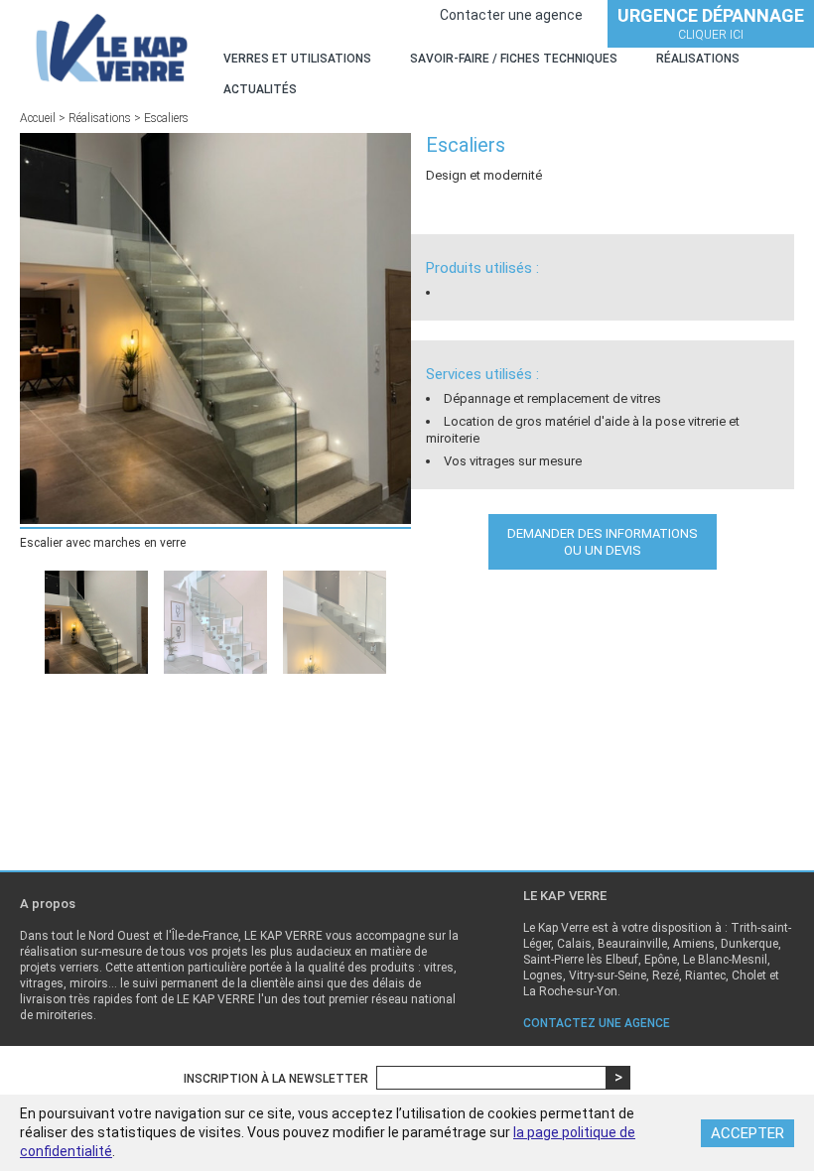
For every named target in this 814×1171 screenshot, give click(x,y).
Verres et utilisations (297, 58)
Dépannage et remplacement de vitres (552, 398)
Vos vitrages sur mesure (513, 461)
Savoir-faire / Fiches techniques (513, 58)
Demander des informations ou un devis (602, 542)
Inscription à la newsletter (276, 1079)
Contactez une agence (596, 1023)
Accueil (38, 118)
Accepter (747, 1133)
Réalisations (698, 58)
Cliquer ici (710, 23)
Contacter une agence (511, 15)
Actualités (260, 89)
